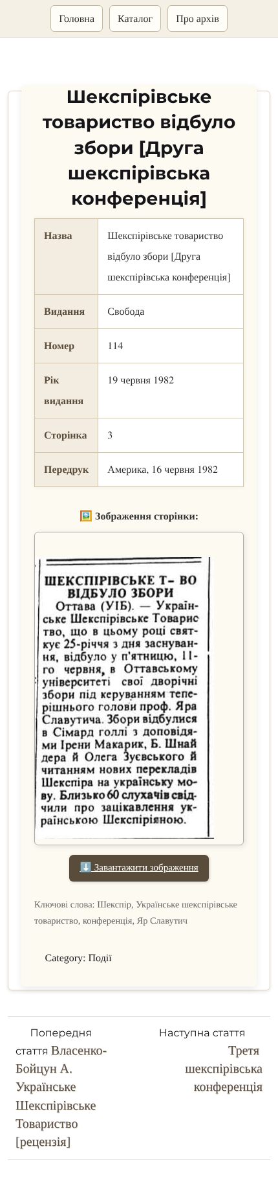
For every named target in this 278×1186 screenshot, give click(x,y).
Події (100, 958)
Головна (76, 18)
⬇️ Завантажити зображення (139, 868)
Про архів (197, 18)
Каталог (135, 18)
